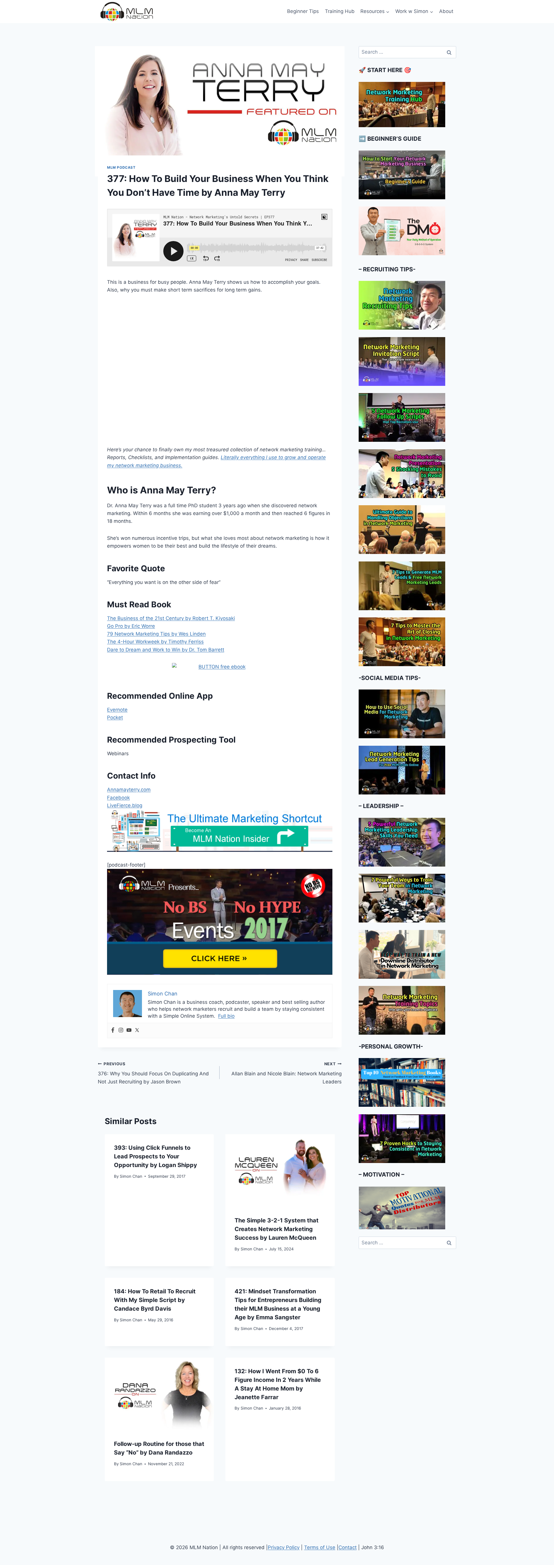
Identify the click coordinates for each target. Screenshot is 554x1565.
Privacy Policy (284, 1547)
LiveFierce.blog (124, 805)
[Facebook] (112, 1030)
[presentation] (279, 1170)
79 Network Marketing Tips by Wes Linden (156, 634)
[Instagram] (120, 1030)
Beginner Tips (303, 11)
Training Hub (340, 11)
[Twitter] (137, 1030)
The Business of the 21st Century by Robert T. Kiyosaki (171, 618)
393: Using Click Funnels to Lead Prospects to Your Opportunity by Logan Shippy (155, 1156)
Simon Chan (131, 1176)
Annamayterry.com (129, 789)
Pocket (115, 717)
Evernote (117, 710)
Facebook (118, 798)
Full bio (226, 1016)
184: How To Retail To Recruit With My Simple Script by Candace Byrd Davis (155, 1300)
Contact (347, 1547)
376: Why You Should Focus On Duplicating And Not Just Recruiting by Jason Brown (153, 1073)
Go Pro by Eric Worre (131, 626)
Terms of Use (319, 1547)
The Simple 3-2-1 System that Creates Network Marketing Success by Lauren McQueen (277, 1229)
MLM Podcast (121, 167)
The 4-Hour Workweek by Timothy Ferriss (155, 642)
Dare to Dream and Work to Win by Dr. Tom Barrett (165, 650)
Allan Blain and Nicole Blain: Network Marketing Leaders (286, 1073)
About (446, 11)
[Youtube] (129, 1030)
